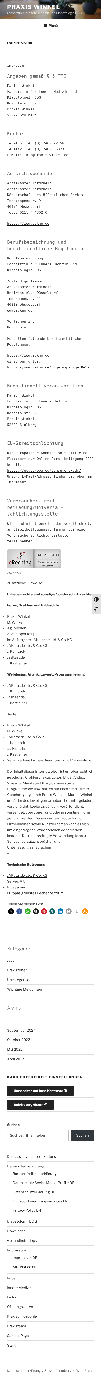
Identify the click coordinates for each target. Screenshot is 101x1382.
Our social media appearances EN (40, 1201)
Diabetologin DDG (22, 1221)
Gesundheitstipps (22, 1241)
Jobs (11, 960)
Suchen (13, 1125)
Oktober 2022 (18, 1040)
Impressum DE (25, 1258)
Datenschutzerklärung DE (34, 1192)
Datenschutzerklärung (25, 1166)
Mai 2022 (15, 1049)
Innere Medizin (19, 1288)
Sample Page (18, 1336)
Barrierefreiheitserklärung (35, 1174)
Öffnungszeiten (20, 1307)
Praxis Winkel (33, 7)
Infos (11, 1278)
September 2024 (21, 1030)
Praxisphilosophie (22, 1316)
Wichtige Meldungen (24, 989)
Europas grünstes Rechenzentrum (35, 893)
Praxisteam (16, 1326)
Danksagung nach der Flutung (31, 1156)
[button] (11, 911)
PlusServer (16, 887)
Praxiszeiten (17, 970)
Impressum (16, 1250)
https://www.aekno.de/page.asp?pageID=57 (48, 367)
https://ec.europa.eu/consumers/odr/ (44, 470)
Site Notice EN (25, 1267)
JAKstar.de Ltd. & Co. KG (27, 875)
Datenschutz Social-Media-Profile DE (43, 1183)
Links (11, 1297)
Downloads (16, 1231)
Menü (53, 25)
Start (11, 1345)
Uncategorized (19, 980)
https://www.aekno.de (28, 223)
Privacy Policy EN (27, 1210)
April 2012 (15, 1059)
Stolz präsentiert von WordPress (68, 1371)
